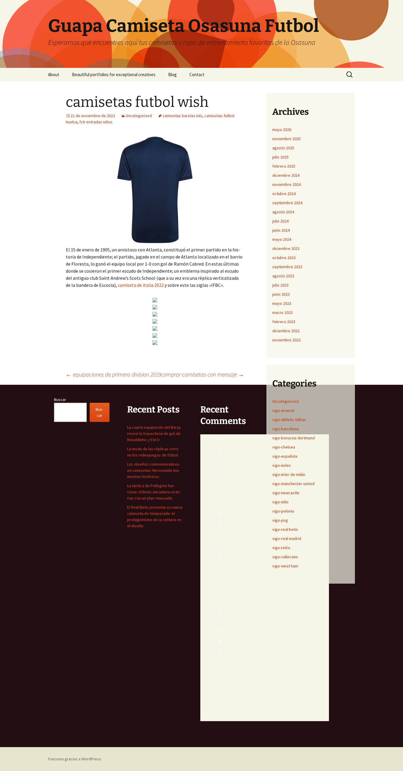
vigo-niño (280, 502)
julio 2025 (280, 157)
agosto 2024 (283, 212)
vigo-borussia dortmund (293, 438)
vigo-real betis (285, 529)
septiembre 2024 (287, 202)
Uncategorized (139, 115)
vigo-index (281, 465)
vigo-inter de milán (288, 474)
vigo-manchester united (293, 483)
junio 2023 (281, 294)
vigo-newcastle (285, 492)
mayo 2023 (281, 303)
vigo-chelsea (283, 447)
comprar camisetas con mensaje (202, 374)
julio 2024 (280, 221)
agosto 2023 (283, 276)
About (53, 74)
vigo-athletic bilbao (289, 419)
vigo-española (284, 456)
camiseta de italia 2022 (141, 285)
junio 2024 (281, 230)
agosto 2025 (283, 147)
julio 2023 (280, 285)
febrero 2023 (283, 321)
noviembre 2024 (286, 184)
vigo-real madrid (286, 538)
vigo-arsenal (283, 410)
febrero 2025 (283, 166)
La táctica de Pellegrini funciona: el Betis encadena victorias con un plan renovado (154, 492)
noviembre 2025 (286, 138)
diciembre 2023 (285, 248)
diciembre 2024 (285, 175)
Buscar (60, 399)
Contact (196, 74)
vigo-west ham (285, 566)
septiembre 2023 (287, 266)
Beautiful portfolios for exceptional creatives (113, 74)
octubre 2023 (284, 257)
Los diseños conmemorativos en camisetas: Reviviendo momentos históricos (153, 470)
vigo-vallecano (285, 556)
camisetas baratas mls (182, 115)
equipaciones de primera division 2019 (113, 374)
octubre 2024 (284, 193)
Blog (172, 74)
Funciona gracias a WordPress (74, 759)
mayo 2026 (281, 129)
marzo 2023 (282, 312)
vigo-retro (281, 547)
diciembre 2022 (285, 330)
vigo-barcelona (285, 428)
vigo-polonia (283, 511)
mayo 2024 (281, 239)
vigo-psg (280, 520)
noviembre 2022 (286, 340)
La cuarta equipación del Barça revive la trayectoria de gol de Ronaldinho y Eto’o (154, 433)
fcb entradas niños (95, 122)
